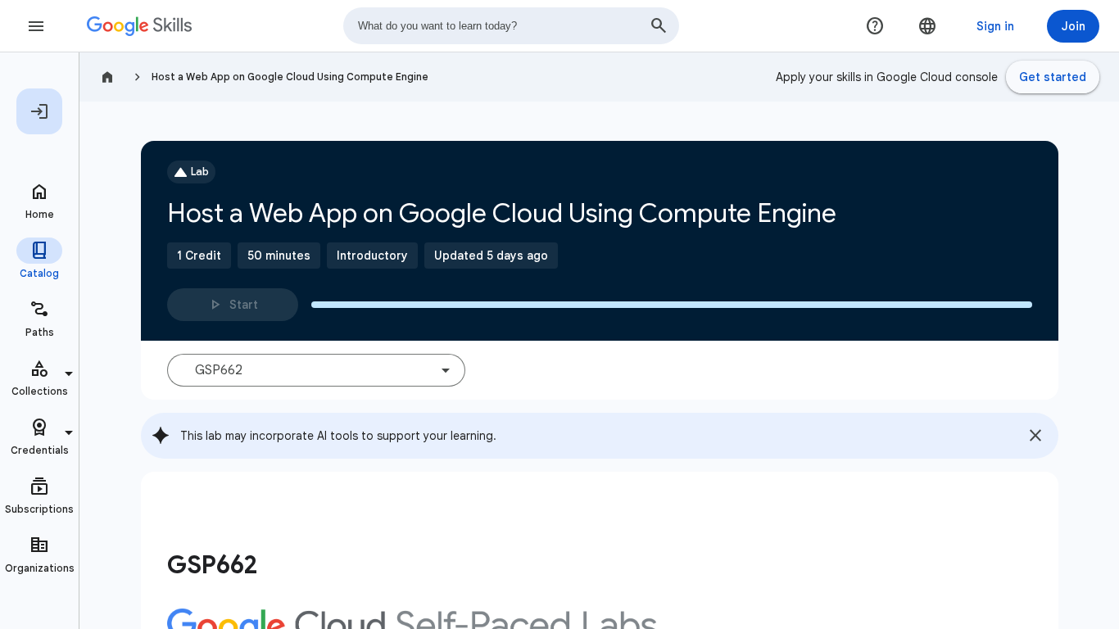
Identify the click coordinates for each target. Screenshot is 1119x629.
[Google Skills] (139, 26)
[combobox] (511, 25)
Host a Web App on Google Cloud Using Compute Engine (290, 76)
